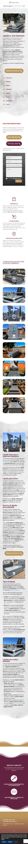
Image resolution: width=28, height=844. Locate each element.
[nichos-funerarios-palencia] (14, 284)
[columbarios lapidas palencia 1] (14, 357)
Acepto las (14, 178)
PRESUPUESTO (13, 71)
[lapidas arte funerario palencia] (14, 394)
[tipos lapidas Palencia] (14, 376)
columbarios (15, 246)
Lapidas (8, 93)
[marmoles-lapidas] (14, 321)
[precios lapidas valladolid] (14, 412)
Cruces (8, 104)
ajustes (2, 839)
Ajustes (16, 841)
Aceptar (4, 841)
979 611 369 (13, 143)
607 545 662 (13, 137)
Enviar (19, 181)
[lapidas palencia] (14, 302)
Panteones (9, 78)
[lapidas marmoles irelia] (14, 339)
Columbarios (9, 100)
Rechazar (10, 841)
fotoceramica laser (17, 703)
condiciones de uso (16, 178)
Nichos (8, 85)
